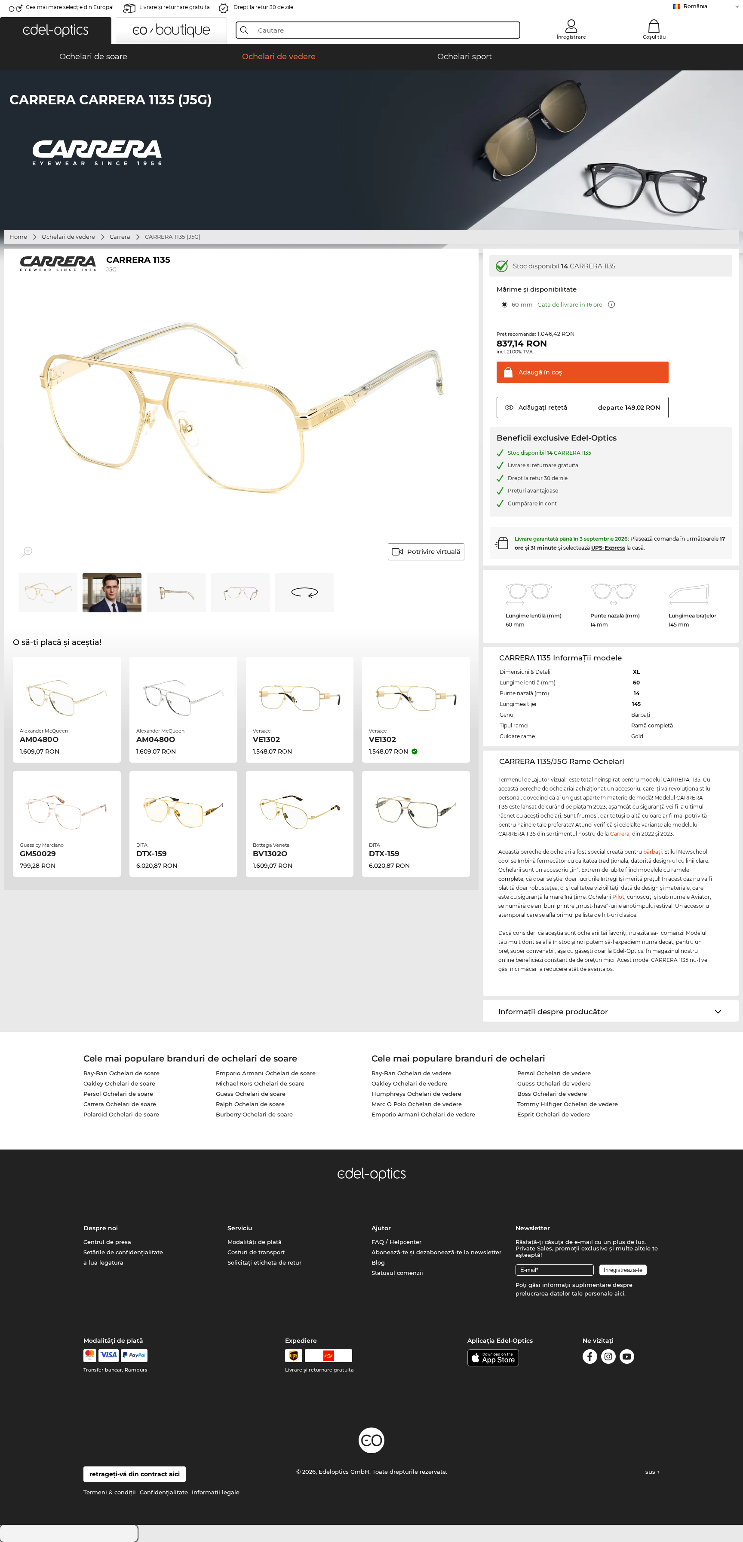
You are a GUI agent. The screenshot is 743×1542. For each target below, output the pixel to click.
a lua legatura (103, 1262)
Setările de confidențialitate (123, 1252)
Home (18, 236)
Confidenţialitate (164, 1492)
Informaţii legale (215, 1492)
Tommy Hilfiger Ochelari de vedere (567, 1104)
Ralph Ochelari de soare (250, 1104)
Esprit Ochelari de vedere (553, 1114)
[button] (55, 30)
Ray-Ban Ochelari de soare (121, 1073)
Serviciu (239, 1228)
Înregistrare (571, 37)
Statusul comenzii (397, 1272)
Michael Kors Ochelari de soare (260, 1083)
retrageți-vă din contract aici (134, 1474)
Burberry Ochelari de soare (254, 1114)
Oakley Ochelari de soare (119, 1083)
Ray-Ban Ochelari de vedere (411, 1073)
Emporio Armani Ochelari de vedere (423, 1114)
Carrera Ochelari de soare (119, 1104)
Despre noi (100, 1228)
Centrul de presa (107, 1241)
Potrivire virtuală (434, 551)
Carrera (120, 236)
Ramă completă (652, 725)
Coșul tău (654, 37)
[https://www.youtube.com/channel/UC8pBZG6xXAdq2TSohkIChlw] (627, 1358)
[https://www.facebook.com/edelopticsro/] (590, 1358)
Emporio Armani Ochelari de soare (266, 1073)
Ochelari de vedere (68, 236)
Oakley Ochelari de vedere (409, 1083)
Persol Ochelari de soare (118, 1093)
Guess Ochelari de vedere (554, 1083)
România (695, 6)
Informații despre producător (553, 1011)
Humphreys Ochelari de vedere (416, 1093)
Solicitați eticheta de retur (264, 1262)
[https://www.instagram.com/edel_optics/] (608, 1358)
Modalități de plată (254, 1241)
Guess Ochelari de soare (251, 1093)
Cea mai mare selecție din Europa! (70, 7)
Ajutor (381, 1228)
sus (651, 1471)
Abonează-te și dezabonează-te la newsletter (436, 1252)
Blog (378, 1262)
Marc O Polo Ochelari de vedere (417, 1104)
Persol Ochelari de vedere (554, 1073)
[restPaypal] (134, 1355)
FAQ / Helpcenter (396, 1241)
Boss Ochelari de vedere (552, 1093)
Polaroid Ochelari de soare (121, 1114)
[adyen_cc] (89, 1355)
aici (619, 1293)
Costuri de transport (256, 1252)
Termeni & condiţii (109, 1492)
